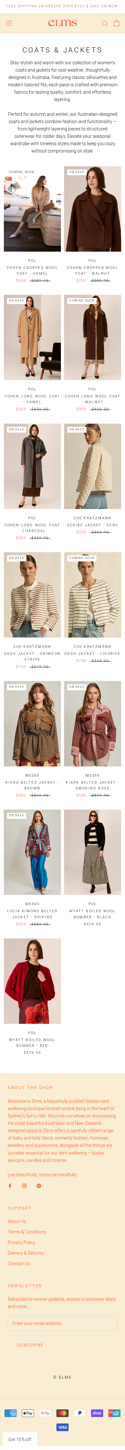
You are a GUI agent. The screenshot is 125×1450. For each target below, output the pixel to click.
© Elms (62, 1377)
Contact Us (19, 1263)
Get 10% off (19, 1439)
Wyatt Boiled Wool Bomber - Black (92, 914)
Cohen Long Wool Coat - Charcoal (32, 528)
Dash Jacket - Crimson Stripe (32, 656)
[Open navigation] (9, 23)
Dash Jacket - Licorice (92, 653)
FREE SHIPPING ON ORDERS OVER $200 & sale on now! (62, 6)
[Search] (105, 23)
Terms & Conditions (27, 1232)
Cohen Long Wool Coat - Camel (32, 399)
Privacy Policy (21, 1242)
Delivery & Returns (26, 1253)
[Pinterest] (39, 1185)
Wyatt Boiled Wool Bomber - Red (32, 1042)
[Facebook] (10, 1185)
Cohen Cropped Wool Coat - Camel (32, 270)
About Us (17, 1221)
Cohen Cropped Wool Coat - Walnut (92, 270)
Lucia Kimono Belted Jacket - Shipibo (32, 914)
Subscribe (30, 1345)
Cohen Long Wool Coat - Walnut (93, 399)
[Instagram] (24, 1185)
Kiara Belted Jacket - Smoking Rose (92, 785)
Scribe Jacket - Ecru (92, 525)
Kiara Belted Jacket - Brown (32, 785)
